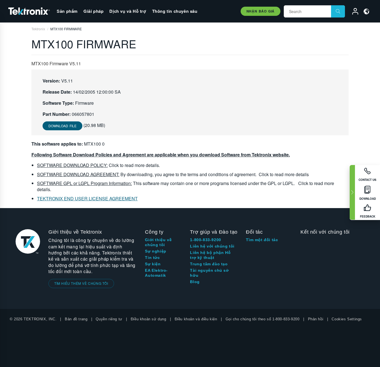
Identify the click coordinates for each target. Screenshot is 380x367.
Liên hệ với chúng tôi (212, 246)
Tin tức (152, 257)
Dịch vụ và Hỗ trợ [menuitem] (127, 11)
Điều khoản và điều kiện (196, 319)
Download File (62, 125)
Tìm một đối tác (262, 240)
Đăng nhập (352, 12)
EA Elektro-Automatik (156, 273)
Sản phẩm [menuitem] (67, 11)
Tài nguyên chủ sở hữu (209, 273)
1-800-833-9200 (205, 240)
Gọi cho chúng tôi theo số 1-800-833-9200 (263, 319)
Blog (194, 281)
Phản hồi (316, 319)
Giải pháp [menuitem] (93, 11)
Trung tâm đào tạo (209, 264)
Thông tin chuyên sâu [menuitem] (175, 11)
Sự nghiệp (155, 251)
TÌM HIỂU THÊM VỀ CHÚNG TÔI (81, 283)
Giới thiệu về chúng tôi (158, 242)
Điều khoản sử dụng (148, 319)
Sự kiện (153, 264)
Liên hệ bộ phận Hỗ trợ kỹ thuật (210, 255)
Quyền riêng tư (109, 319)
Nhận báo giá (260, 11)
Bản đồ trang (76, 319)
